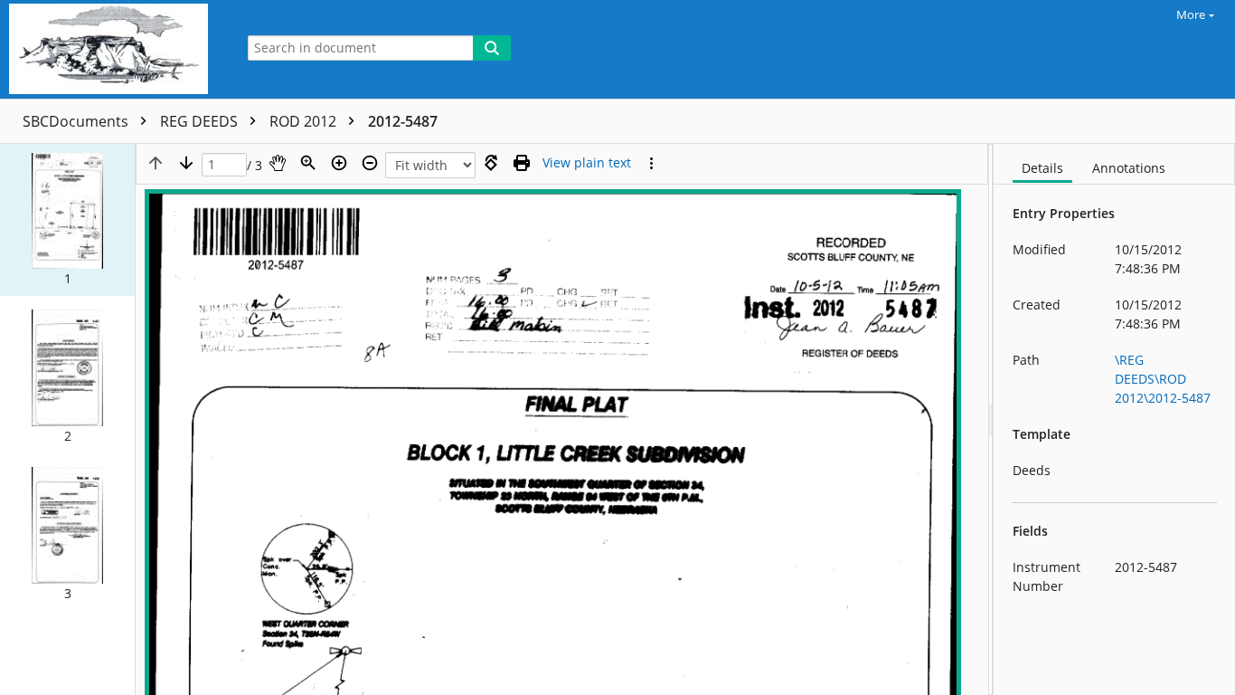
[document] (1114, 419)
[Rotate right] (491, 163)
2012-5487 (403, 121)
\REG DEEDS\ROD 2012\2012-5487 (1163, 378)
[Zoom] (308, 163)
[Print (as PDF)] (521, 163)
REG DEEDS (200, 121)
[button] (67, 220)
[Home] (113, 49)
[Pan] (277, 163)
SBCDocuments (77, 121)
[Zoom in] (339, 163)
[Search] (492, 48)
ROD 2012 (304, 121)
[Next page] (186, 163)
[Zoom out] (369, 163)
